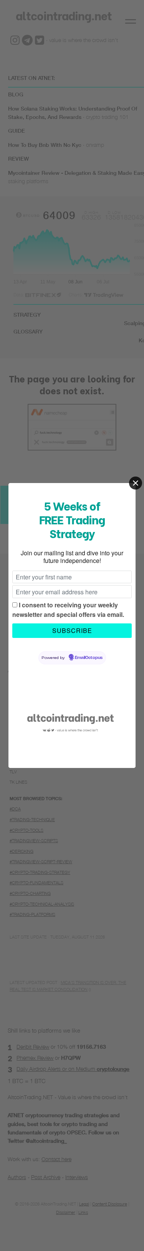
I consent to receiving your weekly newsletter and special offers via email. (68, 609)
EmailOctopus (89, 658)
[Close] (135, 483)
